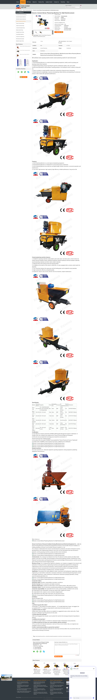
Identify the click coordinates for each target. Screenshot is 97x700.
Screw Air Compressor (20, 36)
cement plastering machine (40, 636)
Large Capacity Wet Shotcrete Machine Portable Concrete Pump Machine (24, 692)
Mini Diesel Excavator (20, 38)
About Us (35, 2)
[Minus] (93, 668)
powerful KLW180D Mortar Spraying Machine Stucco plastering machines (37, 671)
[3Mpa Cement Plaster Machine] (17, 55)
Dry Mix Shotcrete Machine (21, 16)
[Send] (94, 697)
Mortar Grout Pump (19, 30)
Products (23, 2)
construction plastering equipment (51, 636)
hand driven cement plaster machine (64, 636)
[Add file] (71, 697)
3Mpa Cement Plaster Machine (24, 54)
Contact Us (56, 2)
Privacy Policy (18, 697)
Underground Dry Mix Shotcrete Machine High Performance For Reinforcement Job (39, 682)
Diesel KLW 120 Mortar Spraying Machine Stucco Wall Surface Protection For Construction (57, 672)
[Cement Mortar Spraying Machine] (17, 51)
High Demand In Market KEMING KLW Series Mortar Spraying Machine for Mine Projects (66, 672)
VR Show (29, 2)
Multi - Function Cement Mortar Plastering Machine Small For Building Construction (57, 682)
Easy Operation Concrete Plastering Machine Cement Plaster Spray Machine (56, 689)
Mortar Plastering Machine (27, 10)
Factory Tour (41, 2)
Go (80, 7)
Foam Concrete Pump (20, 23)
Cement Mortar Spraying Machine (25, 50)
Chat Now (63, 1)
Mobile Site (69, 691)
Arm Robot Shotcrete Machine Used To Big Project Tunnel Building (24, 689)
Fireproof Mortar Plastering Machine (25, 46)
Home (17, 2)
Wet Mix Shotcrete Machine (21, 19)
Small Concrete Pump (20, 25)
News (68, 2)
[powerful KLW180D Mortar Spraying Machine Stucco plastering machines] (37, 666)
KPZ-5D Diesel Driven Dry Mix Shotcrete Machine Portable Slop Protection (39, 689)
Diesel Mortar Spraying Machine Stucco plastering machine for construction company (47, 671)
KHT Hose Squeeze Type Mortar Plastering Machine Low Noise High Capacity (56, 693)
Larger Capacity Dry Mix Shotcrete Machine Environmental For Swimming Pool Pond (41, 686)
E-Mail (67, 690)
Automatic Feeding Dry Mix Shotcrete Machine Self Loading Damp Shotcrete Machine (41, 693)
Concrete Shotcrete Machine (21, 14)
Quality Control (49, 2)
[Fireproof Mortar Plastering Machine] (17, 47)
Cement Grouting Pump (20, 27)
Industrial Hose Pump (20, 32)
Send (68, 683)
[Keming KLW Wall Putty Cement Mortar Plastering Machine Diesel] (42, 22)
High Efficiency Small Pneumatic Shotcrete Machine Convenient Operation (23, 686)
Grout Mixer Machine (20, 34)
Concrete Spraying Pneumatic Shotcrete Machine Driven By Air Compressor (23, 682)
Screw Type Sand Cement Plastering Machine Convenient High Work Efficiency (56, 686)
